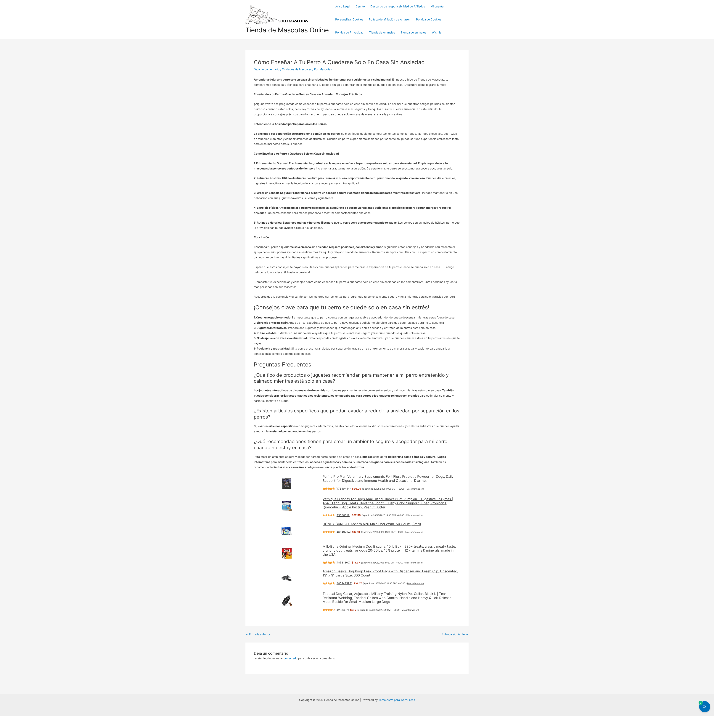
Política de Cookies (428, 19)
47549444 (343, 488)
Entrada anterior (258, 634)
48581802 (343, 562)
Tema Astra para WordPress (396, 700)
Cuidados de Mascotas (297, 69)
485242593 (344, 583)
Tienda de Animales (382, 32)
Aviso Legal (342, 6)
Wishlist (437, 32)
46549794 (343, 532)
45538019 (343, 515)
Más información (414, 489)
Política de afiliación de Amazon (390, 19)
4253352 (342, 609)
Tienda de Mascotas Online (287, 30)
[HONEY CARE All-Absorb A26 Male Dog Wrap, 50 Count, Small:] (287, 531)
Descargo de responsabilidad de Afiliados (397, 6)
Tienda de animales (413, 32)
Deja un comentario (266, 69)
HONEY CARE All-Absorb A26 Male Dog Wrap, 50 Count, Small (372, 524)
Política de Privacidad (349, 32)
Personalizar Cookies (349, 19)
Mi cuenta (437, 6)
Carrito (360, 6)
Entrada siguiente (455, 634)
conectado (291, 658)
